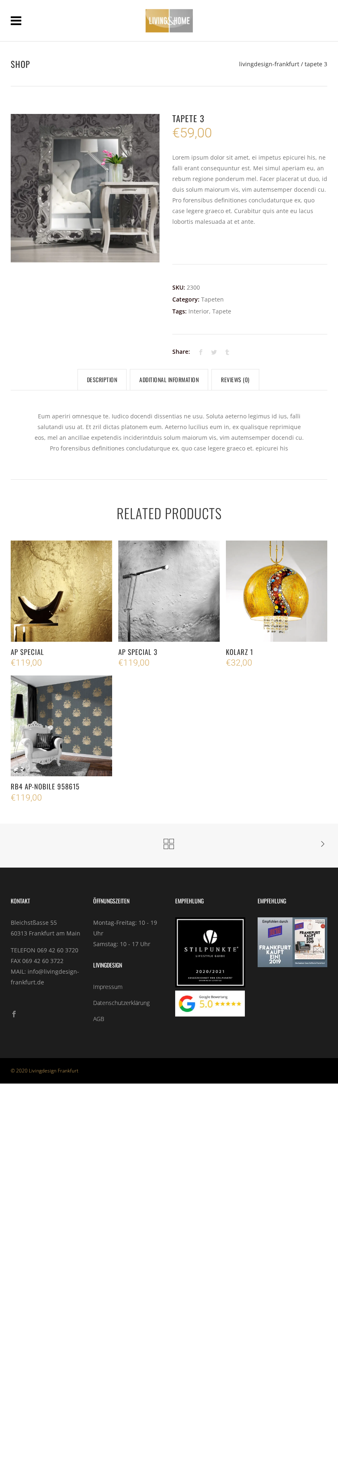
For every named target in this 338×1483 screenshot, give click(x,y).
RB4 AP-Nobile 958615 (45, 786)
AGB (98, 1019)
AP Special (27, 652)
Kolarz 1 (239, 652)
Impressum (107, 987)
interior (198, 311)
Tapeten (212, 299)
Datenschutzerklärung (121, 1003)
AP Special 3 (137, 652)
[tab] (102, 379)
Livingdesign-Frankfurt (269, 64)
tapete (221, 311)
